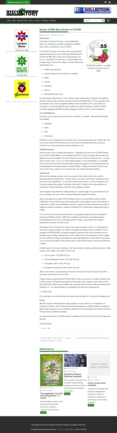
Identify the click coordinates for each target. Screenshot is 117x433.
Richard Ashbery (58, 35)
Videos (30, 20)
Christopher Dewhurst (78, 328)
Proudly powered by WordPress (43, 429)
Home (9, 20)
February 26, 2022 (71, 368)
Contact (53, 20)
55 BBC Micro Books (56, 328)
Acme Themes (81, 429)
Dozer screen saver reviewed (99, 366)
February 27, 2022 (48, 388)
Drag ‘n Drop (64, 41)
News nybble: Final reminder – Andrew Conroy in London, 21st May (55, 339)
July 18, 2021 (93, 377)
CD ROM (67, 328)
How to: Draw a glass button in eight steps (92, 338)
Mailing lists (22, 20)
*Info (14, 20)
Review (97, 328)
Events (37, 20)
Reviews (44, 328)
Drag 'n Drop (90, 328)
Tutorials (45, 20)
